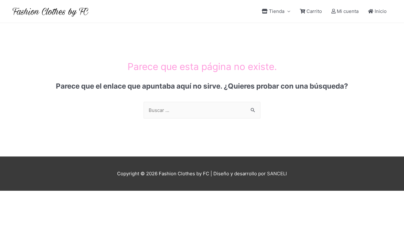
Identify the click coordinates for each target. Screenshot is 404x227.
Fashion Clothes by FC (50, 11)
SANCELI (277, 174)
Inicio (381, 11)
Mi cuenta (348, 11)
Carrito (314, 11)
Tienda (276, 11)
